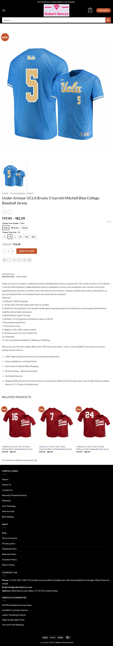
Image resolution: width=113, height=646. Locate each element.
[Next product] (4, 212)
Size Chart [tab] (21, 277)
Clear (108, 221)
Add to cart (26, 251)
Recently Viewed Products (14, 495)
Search (5, 479)
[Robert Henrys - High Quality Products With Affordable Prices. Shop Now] (56, 10)
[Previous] (2, 430)
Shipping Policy (9, 548)
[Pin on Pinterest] (24, 260)
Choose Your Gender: (10, 223)
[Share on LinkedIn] (29, 260)
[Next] (111, 430)
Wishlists (6, 500)
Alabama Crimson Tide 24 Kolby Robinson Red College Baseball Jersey (92, 447)
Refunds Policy (9, 554)
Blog (4, 532)
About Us (6, 484)
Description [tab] (8, 277)
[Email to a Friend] (19, 260)
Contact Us (7, 490)
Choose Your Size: (9, 232)
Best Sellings (8, 516)
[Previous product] (10, 212)
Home (5, 193)
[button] (3, 10)
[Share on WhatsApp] (4, 260)
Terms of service (9, 538)
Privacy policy (8, 543)
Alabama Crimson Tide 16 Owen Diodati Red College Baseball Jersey (17, 447)
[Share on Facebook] (9, 260)
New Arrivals (8, 511)
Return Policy (8, 564)
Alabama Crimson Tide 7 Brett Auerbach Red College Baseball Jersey (55, 447)
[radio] (6, 228)
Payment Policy (9, 559)
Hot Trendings (9, 506)
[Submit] (108, 20)
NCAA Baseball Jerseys (22, 193)
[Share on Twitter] (14, 260)
